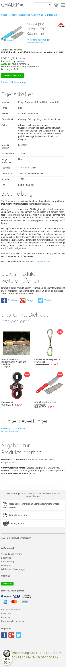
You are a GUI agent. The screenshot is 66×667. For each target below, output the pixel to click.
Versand (21, 61)
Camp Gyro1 (11, 403)
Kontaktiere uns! (42, 261)
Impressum (25, 537)
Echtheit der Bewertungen (13, 569)
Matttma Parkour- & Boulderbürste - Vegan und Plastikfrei (13, 363)
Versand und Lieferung (11, 554)
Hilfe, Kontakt (8, 548)
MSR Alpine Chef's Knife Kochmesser (45, 405)
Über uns (5, 575)
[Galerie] (12, 44)
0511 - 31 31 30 (40, 653)
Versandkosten (33, 496)
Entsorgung (6, 565)
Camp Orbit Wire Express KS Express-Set (47, 362)
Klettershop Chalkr (12, 5)
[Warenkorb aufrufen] (56, 4)
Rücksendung (7, 561)
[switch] (7, 662)
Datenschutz (13, 537)
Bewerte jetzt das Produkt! (13, 428)
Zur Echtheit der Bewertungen (35, 42)
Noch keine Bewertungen (38, 39)
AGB (3, 537)
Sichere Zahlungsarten (12, 590)
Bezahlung (6, 557)
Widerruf (7, 583)
